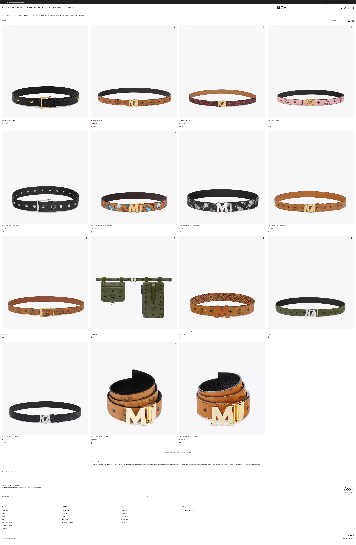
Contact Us (4, 528)
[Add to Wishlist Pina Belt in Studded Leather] (86, 27)
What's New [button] (6, 8)
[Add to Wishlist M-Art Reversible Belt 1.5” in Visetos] (352, 133)
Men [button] (35, 8)
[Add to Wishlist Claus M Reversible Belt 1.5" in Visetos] (175, 344)
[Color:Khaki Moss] (92, 337)
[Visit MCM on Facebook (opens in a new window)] (182, 510)
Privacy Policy (124, 516)
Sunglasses (26, 15)
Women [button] (29, 8)
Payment (4, 519)
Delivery (4, 516)
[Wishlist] (349, 8)
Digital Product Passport (67, 522)
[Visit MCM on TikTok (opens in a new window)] (193, 510)
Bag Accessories (70, 15)
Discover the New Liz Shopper (16, 2)
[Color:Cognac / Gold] (92, 443)
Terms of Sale (124, 510)
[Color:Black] (3, 232)
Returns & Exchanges (7, 522)
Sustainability (66, 519)
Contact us (337, 2)
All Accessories (18, 15)
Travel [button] (40, 8)
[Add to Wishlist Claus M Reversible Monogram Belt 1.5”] (263, 238)
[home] (282, 9)
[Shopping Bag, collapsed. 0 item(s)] (353, 8)
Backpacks (21, 8)
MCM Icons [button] (57, 8)
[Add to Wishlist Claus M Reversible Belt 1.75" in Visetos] (263, 344)
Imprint (123, 522)
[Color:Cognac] (92, 126)
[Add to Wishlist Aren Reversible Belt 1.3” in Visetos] (86, 238)
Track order (328, 2)
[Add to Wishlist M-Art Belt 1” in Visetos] (175, 27)
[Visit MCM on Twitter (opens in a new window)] (190, 510)
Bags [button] (14, 8)
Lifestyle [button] (48, 8)
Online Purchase (5, 510)
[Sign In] (345, 8)
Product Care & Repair (7, 525)
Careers (63, 516)
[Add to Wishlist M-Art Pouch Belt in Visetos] (175, 238)
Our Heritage (65, 510)
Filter (334, 21)
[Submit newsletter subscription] (148, 496)
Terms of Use (124, 513)
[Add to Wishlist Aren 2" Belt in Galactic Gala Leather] (86, 133)
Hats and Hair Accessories (57, 15)
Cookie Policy (124, 519)
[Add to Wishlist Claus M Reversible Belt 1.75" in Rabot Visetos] (175, 133)
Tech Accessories (80, 15)
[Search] (341, 8)
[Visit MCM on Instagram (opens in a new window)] (186, 510)
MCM (3, 471)
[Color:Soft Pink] (93, 126)
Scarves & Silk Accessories (42, 15)
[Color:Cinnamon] (180, 126)
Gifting (3, 513)
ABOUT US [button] (71, 8)
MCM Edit (64, 513)
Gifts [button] (64, 8)
